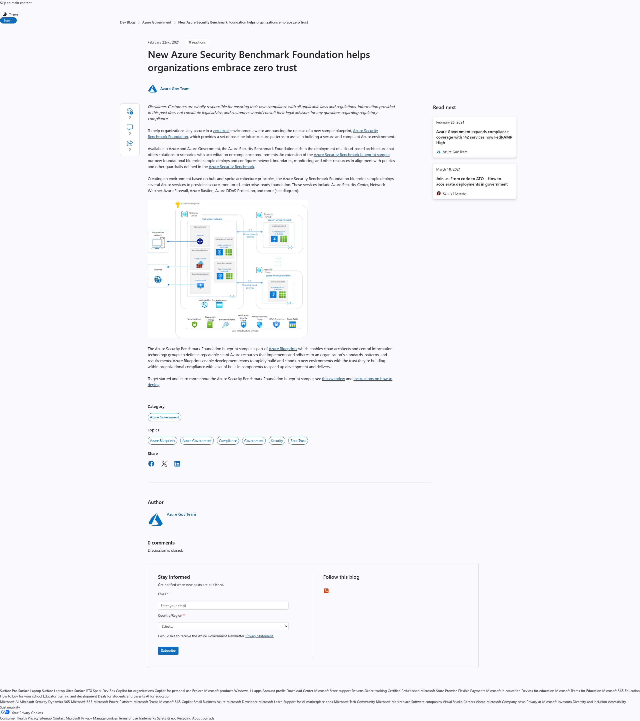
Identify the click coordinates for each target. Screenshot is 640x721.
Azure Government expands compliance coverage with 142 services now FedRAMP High (474, 137)
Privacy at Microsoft (541, 701)
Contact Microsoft (66, 718)
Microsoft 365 (81, 701)
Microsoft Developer (242, 701)
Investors (565, 701)
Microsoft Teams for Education (578, 690)
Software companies (426, 701)
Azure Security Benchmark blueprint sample (352, 154)
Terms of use (128, 718)
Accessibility (617, 701)
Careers (469, 701)
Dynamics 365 (59, 701)
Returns (358, 690)
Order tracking (375, 690)
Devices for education (538, 690)
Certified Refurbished (404, 690)
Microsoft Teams (146, 701)
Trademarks (147, 718)
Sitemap (46, 718)
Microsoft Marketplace (393, 701)
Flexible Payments (471, 690)
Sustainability (10, 707)
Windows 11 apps (248, 690)
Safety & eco (166, 718)
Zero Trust (298, 440)
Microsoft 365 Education (621, 690)
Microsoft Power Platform (113, 701)
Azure (221, 701)
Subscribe (168, 650)
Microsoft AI (9, 701)
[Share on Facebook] (151, 464)
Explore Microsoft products (212, 690)
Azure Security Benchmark (231, 166)
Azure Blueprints (283, 348)
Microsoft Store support (332, 690)
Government (254, 440)
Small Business (205, 701)
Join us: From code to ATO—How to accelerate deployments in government (472, 181)
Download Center (299, 690)
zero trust (221, 130)
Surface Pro (8, 690)
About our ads (203, 718)
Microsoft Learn (270, 701)
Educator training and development (70, 696)
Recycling (184, 718)
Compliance (228, 440)
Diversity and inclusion (590, 701)
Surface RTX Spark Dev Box (94, 690)
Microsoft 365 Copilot (176, 701)
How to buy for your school (21, 696)
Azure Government (156, 22)
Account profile (274, 690)
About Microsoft (488, 701)
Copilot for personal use (173, 690)
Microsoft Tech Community (354, 701)
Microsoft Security (33, 701)
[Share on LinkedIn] (177, 464)
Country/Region (171, 615)
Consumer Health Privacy (19, 718)
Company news (514, 701)
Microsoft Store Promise (438, 690)
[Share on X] (164, 464)
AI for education (158, 696)
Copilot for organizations (135, 690)
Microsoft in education (503, 690)
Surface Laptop (29, 690)
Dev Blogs (127, 22)
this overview (333, 378)
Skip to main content (16, 2)
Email (163, 593)
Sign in (8, 20)
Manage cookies (105, 718)
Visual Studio (452, 701)
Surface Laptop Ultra (57, 690)
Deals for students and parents (121, 696)
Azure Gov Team (175, 88)
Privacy (87, 718)
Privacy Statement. (260, 635)
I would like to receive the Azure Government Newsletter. (216, 635)
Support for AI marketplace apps (308, 701)
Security (277, 440)
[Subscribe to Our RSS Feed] (326, 592)
